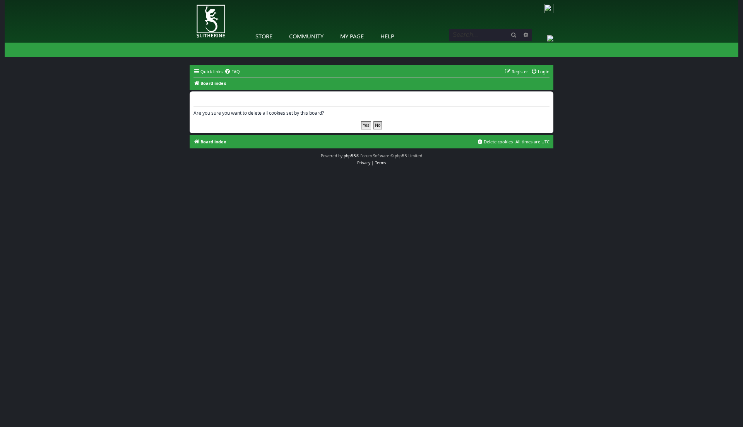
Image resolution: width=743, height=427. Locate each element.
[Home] (191, 2)
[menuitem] (232, 71)
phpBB (350, 155)
